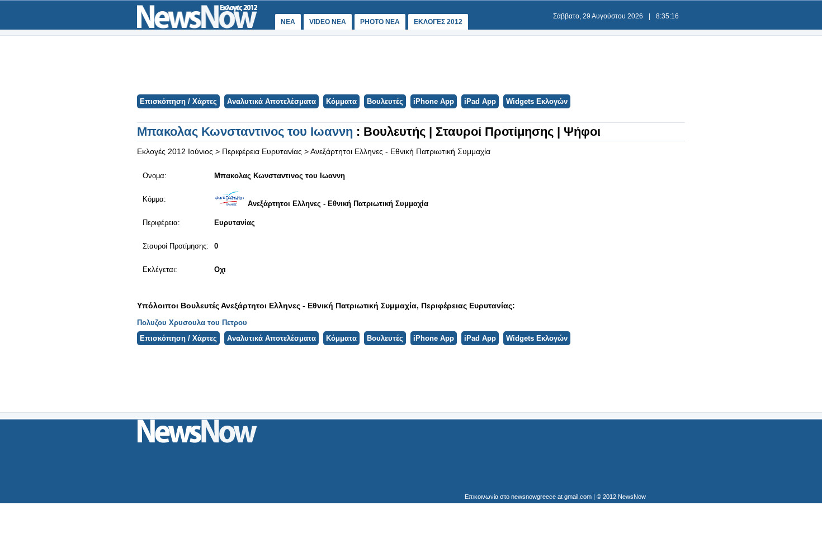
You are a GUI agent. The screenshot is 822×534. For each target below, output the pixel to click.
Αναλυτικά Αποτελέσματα (271, 101)
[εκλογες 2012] (197, 26)
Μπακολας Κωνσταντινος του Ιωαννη (246, 132)
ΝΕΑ (288, 22)
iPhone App (433, 101)
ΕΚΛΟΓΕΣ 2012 (438, 22)
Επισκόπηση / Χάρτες (178, 101)
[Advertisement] (410, 64)
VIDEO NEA (327, 22)
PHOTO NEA (380, 22)
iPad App (480, 101)
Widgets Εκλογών (537, 101)
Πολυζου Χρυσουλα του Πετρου (192, 322)
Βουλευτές (385, 101)
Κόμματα (341, 101)
